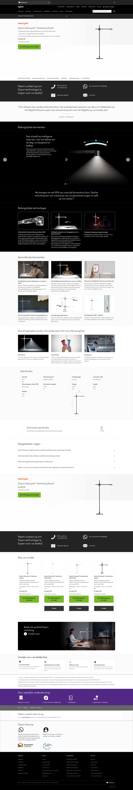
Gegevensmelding (54, 782)
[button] (66, 160)
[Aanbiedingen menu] (73, 11)
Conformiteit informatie (36, 782)
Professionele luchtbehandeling (73, 770)
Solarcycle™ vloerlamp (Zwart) (25, 16)
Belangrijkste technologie (38, 78)
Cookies (43, 782)
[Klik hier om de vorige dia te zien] (5, 160)
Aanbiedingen (69, 11)
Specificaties (64, 78)
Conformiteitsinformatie (96, 776)
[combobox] (34, 2)
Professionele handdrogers (72, 762)
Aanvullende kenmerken (53, 78)
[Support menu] (64, 11)
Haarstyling (28, 11)
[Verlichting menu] (58, 11)
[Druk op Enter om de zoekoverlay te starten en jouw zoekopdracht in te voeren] (102, 11)
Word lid (93, 759)
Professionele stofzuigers (72, 765)
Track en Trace (45, 767)
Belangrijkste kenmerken (24, 78)
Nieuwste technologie (23, 773)
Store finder (84, 6)
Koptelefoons (47, 11)
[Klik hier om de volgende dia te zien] (128, 160)
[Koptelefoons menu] (51, 11)
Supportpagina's (26, 717)
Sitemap (48, 782)
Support (61, 11)
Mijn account (45, 776)
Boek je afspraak (70, 6)
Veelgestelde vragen (74, 78)
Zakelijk (78, 6)
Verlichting (55, 11)
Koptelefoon (21, 767)
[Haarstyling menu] (32, 11)
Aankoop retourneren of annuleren (50, 770)
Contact (99, 6)
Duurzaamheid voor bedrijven (73, 776)
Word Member (61, 6)
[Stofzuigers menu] (24, 11)
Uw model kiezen (85, 78)
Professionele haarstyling (72, 767)
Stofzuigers (20, 11)
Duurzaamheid (94, 767)
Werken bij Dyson (95, 770)
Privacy (19, 782)
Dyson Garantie (45, 765)
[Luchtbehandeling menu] (42, 11)
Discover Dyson (92, 6)
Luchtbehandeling (37, 11)
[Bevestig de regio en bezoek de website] (114, 2)
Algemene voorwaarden (26, 782)
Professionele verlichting (71, 773)
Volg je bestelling (46, 762)
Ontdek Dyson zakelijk (71, 759)
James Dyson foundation (96, 773)
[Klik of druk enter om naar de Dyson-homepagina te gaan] (21, 7)
